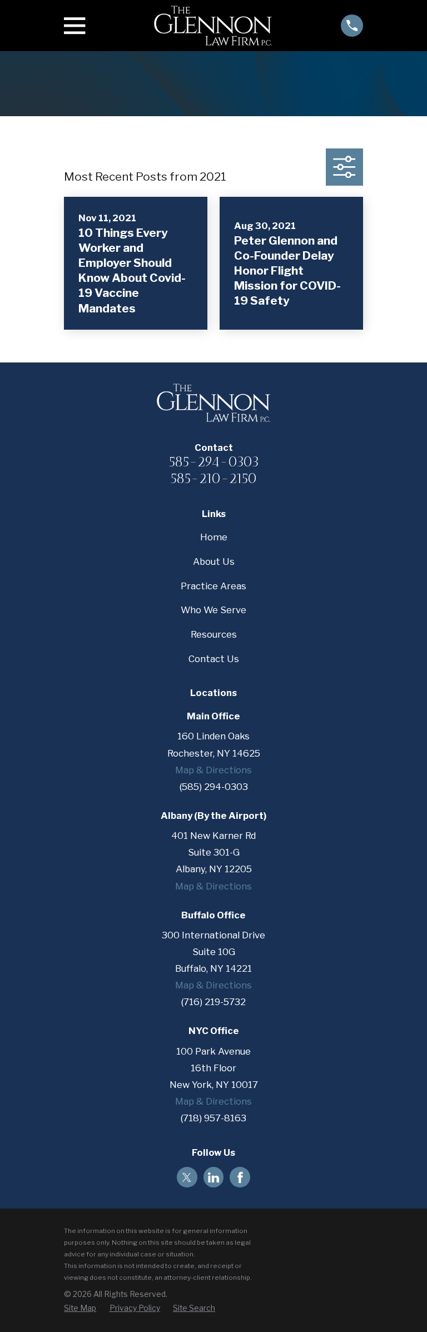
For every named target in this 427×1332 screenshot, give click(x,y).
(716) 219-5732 (213, 1001)
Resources (214, 634)
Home (213, 537)
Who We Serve (213, 609)
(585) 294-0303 (214, 786)
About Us (214, 561)
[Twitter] (186, 1177)
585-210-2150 (213, 478)
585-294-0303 (213, 461)
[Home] (213, 26)
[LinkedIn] (213, 1177)
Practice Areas (213, 586)
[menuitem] (80, 1308)
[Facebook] (240, 1177)
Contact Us (213, 658)
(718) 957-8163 (213, 1118)
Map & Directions (213, 770)
